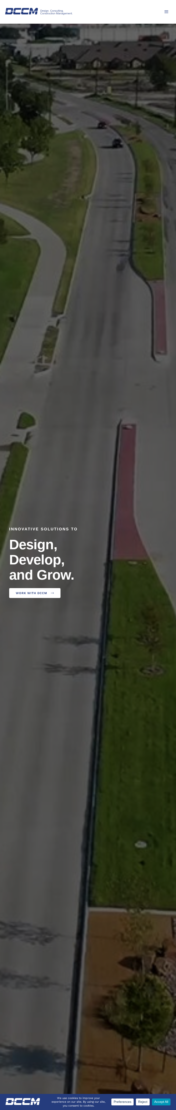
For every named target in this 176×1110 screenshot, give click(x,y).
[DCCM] (39, 11)
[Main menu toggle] (166, 12)
